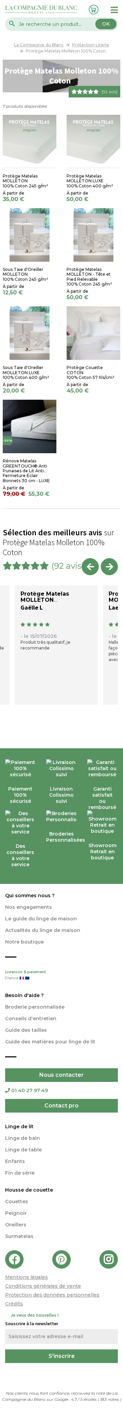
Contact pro (61, 1105)
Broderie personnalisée (35, 1007)
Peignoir (16, 1213)
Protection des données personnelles (52, 1295)
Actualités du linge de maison (42, 930)
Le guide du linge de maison (41, 919)
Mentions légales (26, 1277)
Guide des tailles (26, 1030)
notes (110, 1399)
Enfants (15, 1161)
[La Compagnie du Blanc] (41, 9)
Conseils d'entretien (30, 1018)
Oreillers (15, 1225)
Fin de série (20, 1173)
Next (109, 566)
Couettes (16, 1201)
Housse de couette (29, 1190)
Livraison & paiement (25, 975)
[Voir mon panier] (92, 8)
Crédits (14, 1304)
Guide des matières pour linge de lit (50, 1042)
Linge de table (23, 1150)
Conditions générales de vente (43, 1286)
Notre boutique (24, 942)
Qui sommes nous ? (30, 895)
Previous (90, 566)
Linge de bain (22, 1138)
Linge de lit (19, 1126)
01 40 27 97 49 (29, 1090)
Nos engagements (28, 907)
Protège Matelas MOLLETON (44, 597)
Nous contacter (61, 1075)
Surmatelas (19, 1236)
